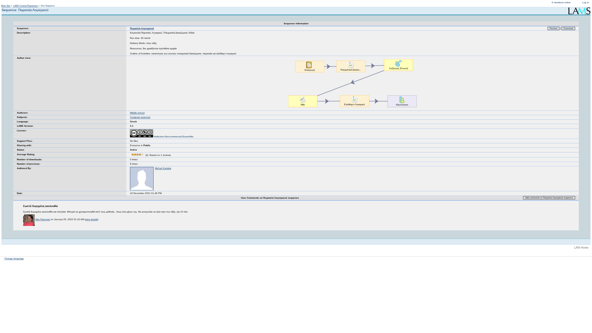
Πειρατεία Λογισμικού (142, 28)
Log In (585, 2)
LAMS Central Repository (25, 6)
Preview (553, 28)
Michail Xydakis (163, 168)
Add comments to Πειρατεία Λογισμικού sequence (549, 198)
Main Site (5, 6)
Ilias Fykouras (42, 219)
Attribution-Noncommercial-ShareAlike (173, 136)
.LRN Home (581, 247)
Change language (14, 258)
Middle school (137, 112)
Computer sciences (140, 117)
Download (568, 28)
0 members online (561, 2)
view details (91, 219)
